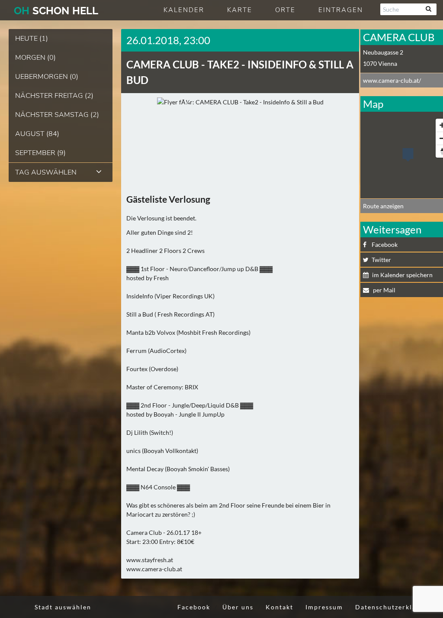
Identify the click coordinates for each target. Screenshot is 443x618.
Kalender (184, 10)
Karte (239, 10)
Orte (285, 10)
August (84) (37, 134)
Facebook (193, 607)
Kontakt (279, 607)
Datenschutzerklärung (393, 607)
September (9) (40, 153)
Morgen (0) (35, 57)
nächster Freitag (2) (54, 95)
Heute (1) (31, 38)
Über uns (238, 607)
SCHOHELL (56, 10)
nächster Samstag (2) (57, 115)
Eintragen (340, 10)
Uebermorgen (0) (46, 76)
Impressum (324, 607)
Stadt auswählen (63, 607)
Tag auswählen (46, 172)
